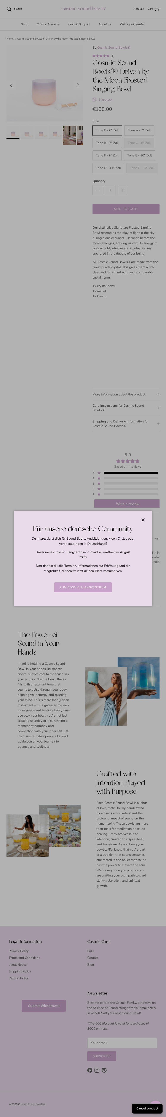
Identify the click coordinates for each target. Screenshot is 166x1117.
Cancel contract (147, 1108)
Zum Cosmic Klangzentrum (83, 587)
